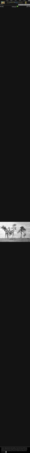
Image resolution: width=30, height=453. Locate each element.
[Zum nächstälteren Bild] (29, 6)
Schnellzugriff (22, 4)
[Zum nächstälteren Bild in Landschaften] (27, 6)
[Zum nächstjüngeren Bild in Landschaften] (3, 6)
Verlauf (25, 4)
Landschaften (1, 4)
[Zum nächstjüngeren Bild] (1, 6)
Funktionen (28, 4)
